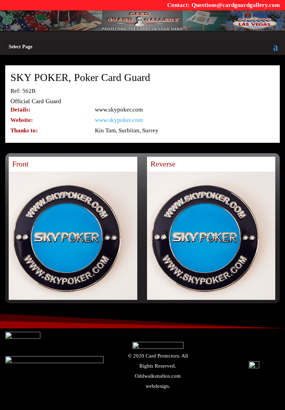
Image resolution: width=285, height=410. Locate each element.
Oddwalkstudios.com (158, 376)
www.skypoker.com (119, 120)
